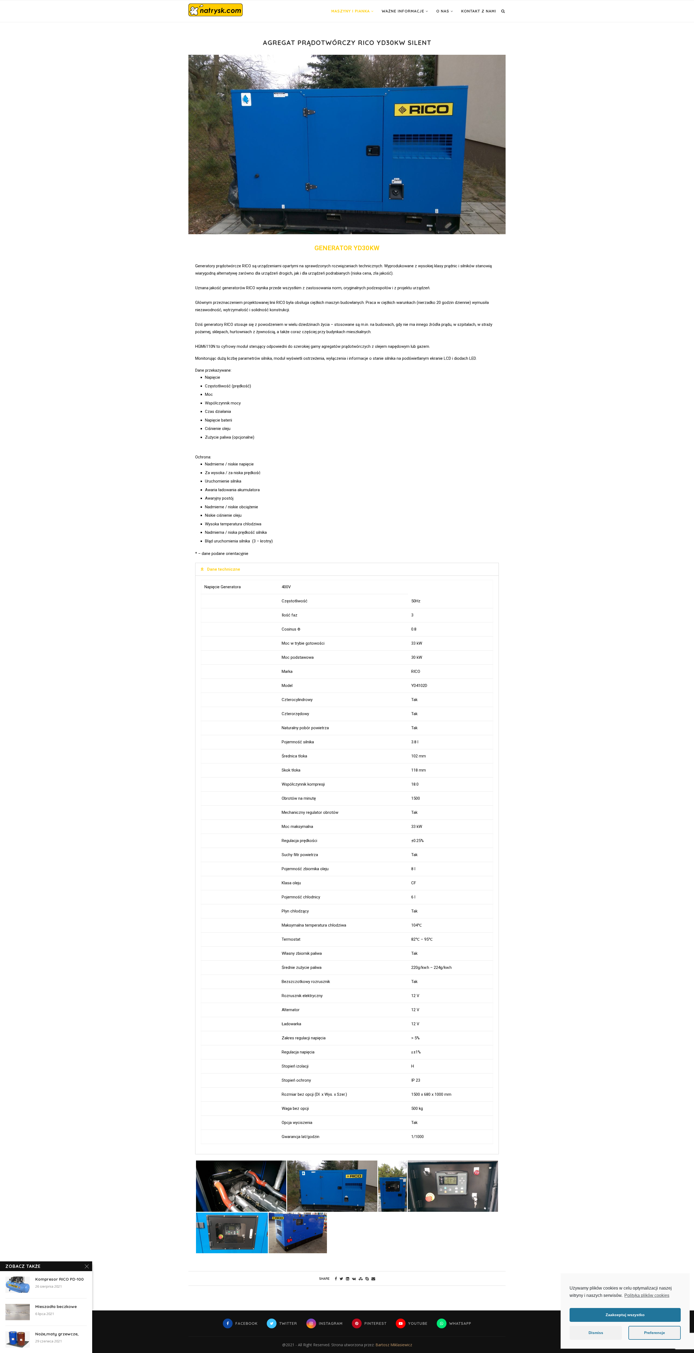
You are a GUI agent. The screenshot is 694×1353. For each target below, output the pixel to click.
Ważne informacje (403, 11)
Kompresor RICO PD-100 (59, 1279)
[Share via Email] (373, 1278)
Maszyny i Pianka (350, 11)
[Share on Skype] (367, 1278)
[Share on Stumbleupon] (361, 1278)
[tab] (347, 569)
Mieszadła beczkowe (56, 1306)
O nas (442, 11)
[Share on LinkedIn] (347, 1278)
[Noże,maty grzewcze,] (17, 1339)
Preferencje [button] (654, 1332)
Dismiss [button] (596, 1332)
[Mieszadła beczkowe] (17, 1312)
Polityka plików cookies (646, 1295)
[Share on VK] (354, 1278)
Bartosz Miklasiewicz (393, 1344)
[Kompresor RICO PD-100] (17, 1285)
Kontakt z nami (478, 11)
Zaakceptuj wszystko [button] (625, 1315)
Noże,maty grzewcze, (57, 1333)
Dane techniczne (223, 569)
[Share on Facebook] (336, 1278)
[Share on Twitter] (341, 1278)
